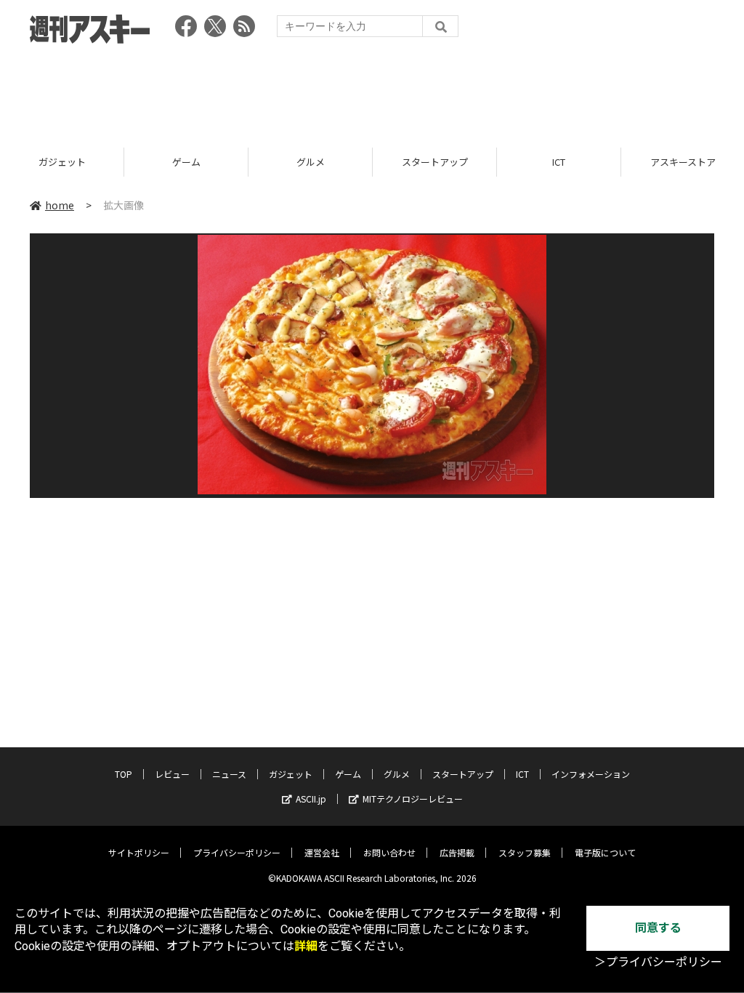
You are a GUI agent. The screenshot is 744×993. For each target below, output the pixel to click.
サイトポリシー (138, 852)
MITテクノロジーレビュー (413, 798)
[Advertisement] (372, 91)
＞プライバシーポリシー (658, 962)
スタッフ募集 (524, 852)
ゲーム (186, 162)
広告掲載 (457, 852)
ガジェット (62, 162)
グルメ (310, 162)
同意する (658, 928)
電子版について (605, 852)
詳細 (306, 946)
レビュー (172, 774)
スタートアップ (435, 162)
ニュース (229, 774)
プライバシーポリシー (236, 852)
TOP (123, 774)
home (59, 205)
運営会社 (321, 852)
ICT (558, 162)
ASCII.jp (311, 798)
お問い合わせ (389, 852)
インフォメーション (590, 774)
